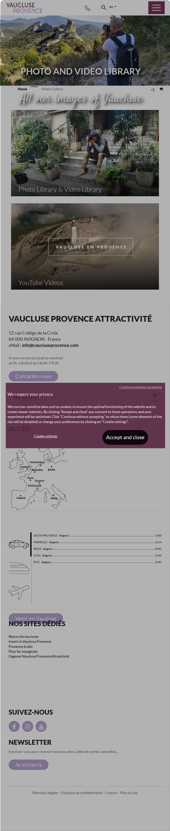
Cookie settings (46, 436)
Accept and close (125, 437)
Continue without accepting (140, 387)
